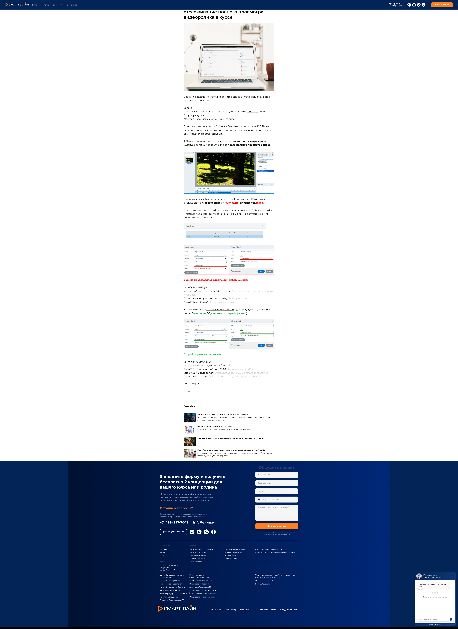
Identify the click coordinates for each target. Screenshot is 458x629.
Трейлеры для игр (198, 561)
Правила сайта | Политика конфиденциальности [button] (276, 610)
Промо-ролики (230, 558)
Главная (163, 549)
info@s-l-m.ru (397, 6)
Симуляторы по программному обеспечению (275, 552)
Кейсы (46, 5)
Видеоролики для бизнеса (201, 549)
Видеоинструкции (198, 552)
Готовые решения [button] (69, 5)
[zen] (423, 5)
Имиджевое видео (198, 555)
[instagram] (414, 5)
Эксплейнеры (230, 555)
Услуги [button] (35, 5)
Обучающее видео (198, 558)
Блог (55, 5)
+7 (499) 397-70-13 (395, 4)
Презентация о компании (173, 532)
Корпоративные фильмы (235, 549)
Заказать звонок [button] (442, 5)
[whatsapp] (419, 5)
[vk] (409, 5)
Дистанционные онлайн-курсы (268, 549)
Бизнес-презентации (233, 552)
